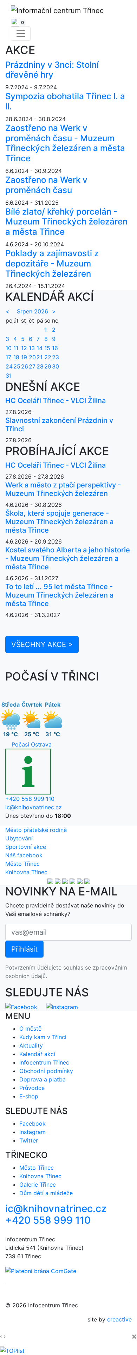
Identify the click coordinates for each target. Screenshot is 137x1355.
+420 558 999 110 (29, 798)
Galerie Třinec (37, 1184)
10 (9, 348)
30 (55, 366)
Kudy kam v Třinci (42, 1037)
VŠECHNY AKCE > (42, 644)
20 (32, 357)
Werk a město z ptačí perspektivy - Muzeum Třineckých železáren (63, 489)
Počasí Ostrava (32, 744)
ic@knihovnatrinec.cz (33, 807)
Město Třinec (22, 863)
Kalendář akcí (37, 1053)
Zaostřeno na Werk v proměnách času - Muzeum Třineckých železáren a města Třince (65, 143)
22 (47, 357)
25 (16, 366)
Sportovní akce (25, 846)
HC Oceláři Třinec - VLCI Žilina (55, 400)
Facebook (32, 1123)
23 (55, 357)
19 (24, 357)
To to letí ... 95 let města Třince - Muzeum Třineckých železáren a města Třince (59, 595)
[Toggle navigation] (21, 33)
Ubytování (19, 838)
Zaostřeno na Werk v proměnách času (46, 185)
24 (9, 366)
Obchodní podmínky (46, 1070)
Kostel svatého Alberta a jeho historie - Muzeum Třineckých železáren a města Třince (67, 558)
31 (9, 375)
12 (24, 348)
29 (47, 366)
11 (15, 348)
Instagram (32, 1131)
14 (40, 348)
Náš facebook (24, 855)
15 (47, 348)
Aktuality (31, 1045)
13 (32, 348)
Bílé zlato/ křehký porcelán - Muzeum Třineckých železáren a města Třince (66, 221)
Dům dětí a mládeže (46, 1193)
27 (32, 366)
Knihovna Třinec (26, 872)
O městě (30, 1028)
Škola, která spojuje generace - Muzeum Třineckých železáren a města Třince (59, 521)
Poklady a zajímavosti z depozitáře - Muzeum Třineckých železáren (52, 263)
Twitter (28, 1140)
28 (40, 366)
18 (16, 357)
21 (40, 357)
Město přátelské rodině (36, 829)
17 (8, 357)
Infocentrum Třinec (44, 1062)
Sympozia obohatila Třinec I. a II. (65, 101)
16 (55, 348)
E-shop (28, 1096)
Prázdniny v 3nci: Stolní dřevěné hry (52, 70)
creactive (119, 1319)
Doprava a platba (42, 1079)
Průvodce (32, 1087)
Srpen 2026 (32, 311)
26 (24, 366)
